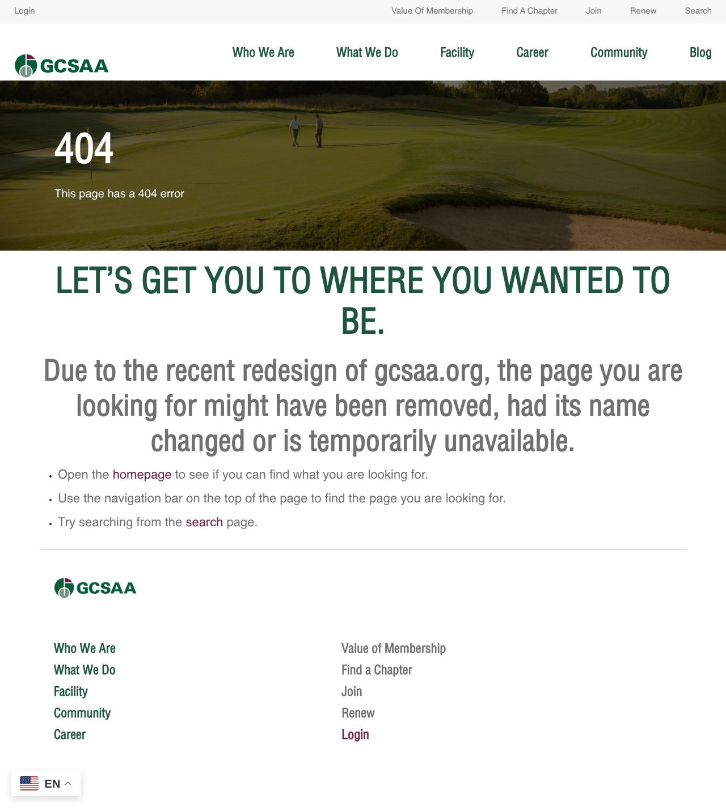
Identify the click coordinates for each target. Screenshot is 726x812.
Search (698, 11)
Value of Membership (432, 11)
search (204, 523)
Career (532, 52)
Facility (457, 52)
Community (618, 52)
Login (24, 11)
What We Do (367, 52)
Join (594, 11)
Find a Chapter (529, 11)
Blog (701, 52)
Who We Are (263, 52)
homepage (142, 476)
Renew (643, 11)
